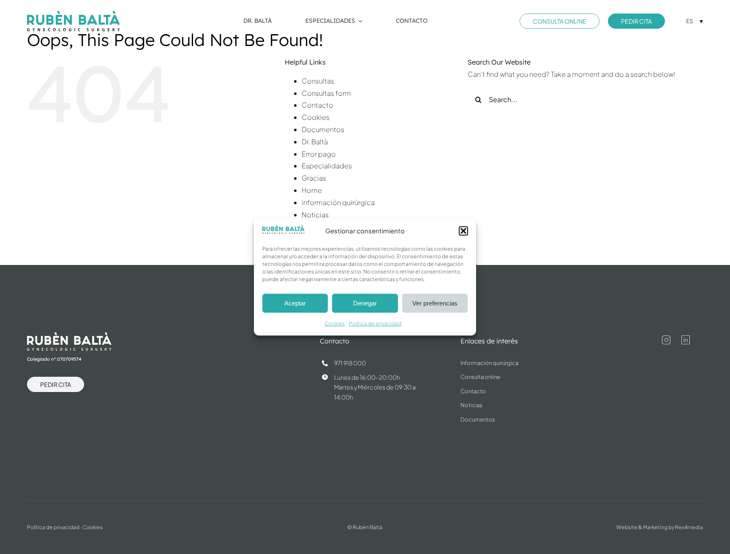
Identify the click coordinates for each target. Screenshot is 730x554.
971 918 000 (350, 363)
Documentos (323, 129)
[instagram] (666, 340)
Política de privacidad (375, 324)
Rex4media (689, 527)
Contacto (317, 104)
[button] (463, 231)
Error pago (319, 153)
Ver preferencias (435, 303)
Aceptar (295, 303)
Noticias (315, 214)
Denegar (365, 303)
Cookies (334, 324)
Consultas (318, 80)
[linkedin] (685, 340)
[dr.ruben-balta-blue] (73, 14)
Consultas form (326, 93)
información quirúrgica (338, 202)
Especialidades (327, 165)
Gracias (314, 177)
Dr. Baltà (315, 141)
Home (312, 190)
